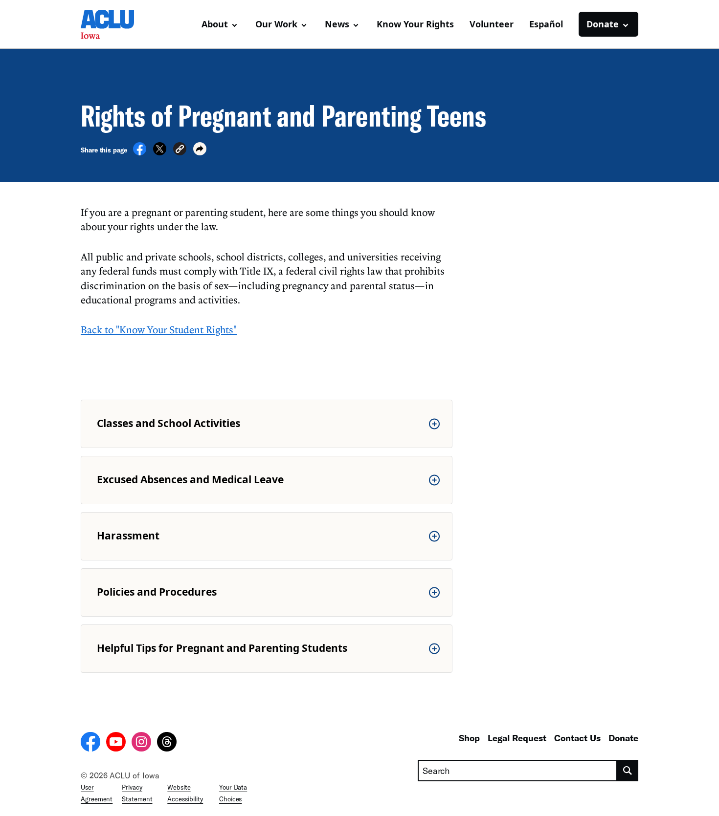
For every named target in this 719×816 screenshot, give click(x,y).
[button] (179, 150)
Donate (623, 737)
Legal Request (517, 737)
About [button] (215, 24)
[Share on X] (159, 152)
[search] (627, 770)
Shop (469, 737)
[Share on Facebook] (139, 152)
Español (546, 24)
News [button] (337, 24)
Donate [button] (602, 24)
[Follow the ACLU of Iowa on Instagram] (141, 743)
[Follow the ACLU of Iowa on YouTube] (116, 743)
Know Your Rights (415, 24)
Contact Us (577, 737)
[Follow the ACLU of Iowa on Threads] (167, 743)
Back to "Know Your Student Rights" (159, 329)
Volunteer (492, 24)
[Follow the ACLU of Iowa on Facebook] (90, 743)
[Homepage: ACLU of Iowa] (115, 24)
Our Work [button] (276, 24)
